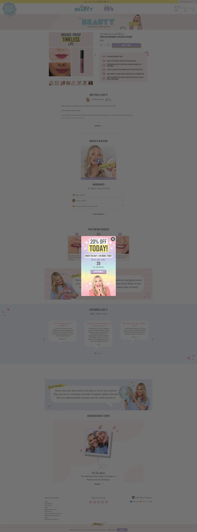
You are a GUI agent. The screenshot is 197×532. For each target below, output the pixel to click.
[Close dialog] (113, 239)
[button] (98, 272)
